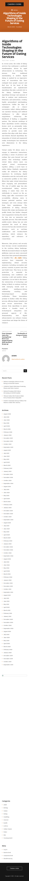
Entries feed (7, 852)
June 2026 (7, 420)
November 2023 (8, 513)
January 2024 (7, 507)
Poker (5, 832)
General (6, 820)
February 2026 (8, 432)
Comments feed (8, 855)
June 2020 (7, 637)
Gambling (6, 817)
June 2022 (7, 565)
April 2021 (7, 607)
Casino (5, 811)
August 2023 (7, 522)
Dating (5, 814)
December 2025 (8, 438)
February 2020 (8, 649)
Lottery (6, 826)
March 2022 (7, 574)
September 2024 (8, 483)
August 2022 (7, 559)
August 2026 (7, 414)
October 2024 (7, 480)
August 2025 (7, 450)
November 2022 (8, 550)
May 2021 (6, 604)
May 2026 (6, 423)
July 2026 (6, 417)
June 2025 (7, 456)
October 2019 (7, 661)
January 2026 (7, 435)
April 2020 (7, 643)
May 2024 (6, 495)
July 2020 (6, 634)
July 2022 (6, 562)
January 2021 (7, 616)
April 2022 (7, 571)
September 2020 (8, 628)
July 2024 (6, 489)
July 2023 (6, 525)
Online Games (8, 829)
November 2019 (8, 658)
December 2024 (8, 474)
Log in (5, 849)
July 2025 (6, 453)
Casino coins (14, 4)
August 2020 (7, 631)
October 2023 (7, 516)
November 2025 (8, 441)
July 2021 (6, 598)
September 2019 (8, 664)
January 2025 (7, 471)
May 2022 (6, 568)
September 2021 (8, 592)
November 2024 (8, 477)
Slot (5, 835)
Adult (4, 350)
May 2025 (6, 459)
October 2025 (7, 444)
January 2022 (7, 580)
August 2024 (7, 486)
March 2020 (7, 646)
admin (20, 27)
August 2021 (7, 595)
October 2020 (8, 625)
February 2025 (8, 468)
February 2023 (8, 541)
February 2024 (8, 504)
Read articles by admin (18, 359)
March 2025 (7, 465)
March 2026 (7, 429)
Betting (6, 808)
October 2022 (7, 553)
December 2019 (8, 655)
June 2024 (7, 492)
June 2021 (6, 601)
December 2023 (8, 510)
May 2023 (6, 531)
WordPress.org (8, 858)
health (5, 823)
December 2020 (8, 619)
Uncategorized (8, 838)
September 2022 (8, 556)
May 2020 (6, 640)
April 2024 (7, 498)
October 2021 (7, 589)
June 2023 (7, 529)
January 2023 (7, 544)
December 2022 (8, 547)
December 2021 (8, 583)
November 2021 (8, 586)
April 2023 (7, 535)
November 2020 (8, 622)
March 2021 (7, 610)
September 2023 (8, 519)
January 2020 (8, 652)
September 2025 (8, 447)
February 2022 (8, 577)
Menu (16, 10)
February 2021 (8, 613)
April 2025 (7, 462)
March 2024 (7, 501)
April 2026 (7, 426)
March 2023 (7, 538)
